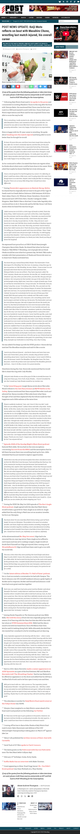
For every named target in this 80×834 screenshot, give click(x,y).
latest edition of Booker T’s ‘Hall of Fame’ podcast (29, 574)
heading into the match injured (20, 135)
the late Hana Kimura (24, 389)
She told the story (13, 618)
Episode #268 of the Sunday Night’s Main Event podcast (26, 444)
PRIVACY (61, 828)
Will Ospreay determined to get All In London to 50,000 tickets (73, 81)
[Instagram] (67, 1)
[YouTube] (78, 1)
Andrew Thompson (23, 49)
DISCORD (39, 17)
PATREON (55, 17)
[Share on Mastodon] (36, 86)
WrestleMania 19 (9, 547)
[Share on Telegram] (40, 86)
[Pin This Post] (18, 86)
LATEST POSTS (59, 47)
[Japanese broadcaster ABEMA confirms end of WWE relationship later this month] (61, 129)
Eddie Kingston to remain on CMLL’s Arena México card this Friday (73, 166)
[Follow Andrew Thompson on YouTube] (28, 796)
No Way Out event (27, 536)
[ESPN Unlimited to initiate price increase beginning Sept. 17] (61, 148)
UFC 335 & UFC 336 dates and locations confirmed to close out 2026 (73, 113)
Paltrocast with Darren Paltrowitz (36, 750)
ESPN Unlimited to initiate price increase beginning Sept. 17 (72, 149)
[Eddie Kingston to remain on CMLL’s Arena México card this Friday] (61, 166)
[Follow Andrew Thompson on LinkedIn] (31, 796)
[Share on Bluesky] (45, 86)
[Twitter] (63, 1)
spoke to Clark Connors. (31, 745)
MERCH (42, 828)
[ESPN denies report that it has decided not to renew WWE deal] (61, 97)
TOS (55, 828)
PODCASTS (13, 17)
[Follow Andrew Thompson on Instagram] (20, 796)
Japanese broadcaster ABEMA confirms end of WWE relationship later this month (73, 130)
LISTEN (31, 17)
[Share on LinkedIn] (13, 86)
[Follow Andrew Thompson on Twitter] (24, 796)
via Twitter (38, 711)
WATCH (23, 17)
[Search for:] (68, 21)
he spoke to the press (39, 102)
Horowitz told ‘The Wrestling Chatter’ (17, 674)
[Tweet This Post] (8, 86)
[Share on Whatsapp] (31, 86)
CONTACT (76, 828)
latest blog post (15, 386)
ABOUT (68, 828)
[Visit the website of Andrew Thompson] (18, 796)
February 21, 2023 (10, 49)
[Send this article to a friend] (22, 86)
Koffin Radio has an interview (16, 762)
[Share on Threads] (49, 86)
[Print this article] (27, 86)
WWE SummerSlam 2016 (22, 623)
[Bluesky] (59, 1)
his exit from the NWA (20, 450)
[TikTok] (74, 1)
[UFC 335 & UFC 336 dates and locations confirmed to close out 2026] (61, 113)
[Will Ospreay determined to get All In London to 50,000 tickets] (61, 81)
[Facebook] (71, 1)
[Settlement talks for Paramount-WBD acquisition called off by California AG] (61, 182)
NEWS (3, 17)
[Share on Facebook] (4, 86)
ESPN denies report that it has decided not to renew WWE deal (72, 97)
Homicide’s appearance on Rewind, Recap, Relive (30, 188)
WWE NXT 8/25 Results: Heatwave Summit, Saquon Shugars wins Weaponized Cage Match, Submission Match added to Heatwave (73, 60)
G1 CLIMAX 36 (65, 17)
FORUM (47, 17)
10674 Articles (45, 786)
